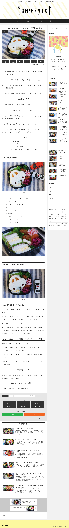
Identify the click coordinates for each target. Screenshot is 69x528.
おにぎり (11, 395)
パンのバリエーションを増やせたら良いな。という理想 (24, 149)
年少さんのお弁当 (26, 395)
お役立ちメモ (52, 191)
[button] (66, 28)
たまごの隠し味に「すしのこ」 (18, 146)
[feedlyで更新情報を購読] (12, 414)
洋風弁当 (32, 395)
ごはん (51, 198)
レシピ (51, 201)
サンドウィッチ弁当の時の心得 (17, 144)
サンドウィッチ (18, 395)
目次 (21, 137)
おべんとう (6, 395)
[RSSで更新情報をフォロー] (34, 414)
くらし (51, 194)
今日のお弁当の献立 (14, 141)
